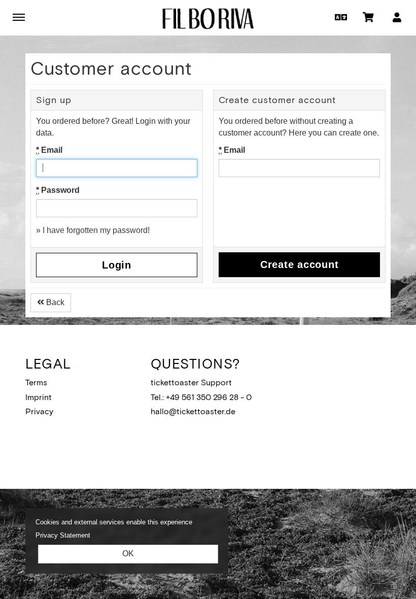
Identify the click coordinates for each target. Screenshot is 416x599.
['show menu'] (19, 17)
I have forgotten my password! (96, 230)
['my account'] (397, 17)
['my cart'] (368, 17)
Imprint (38, 397)
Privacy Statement (63, 535)
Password (58, 190)
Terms (36, 382)
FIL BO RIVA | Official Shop (208, 18)
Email (49, 150)
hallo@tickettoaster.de (193, 411)
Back (54, 302)
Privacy (39, 411)
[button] (339, 17)
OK (128, 553)
